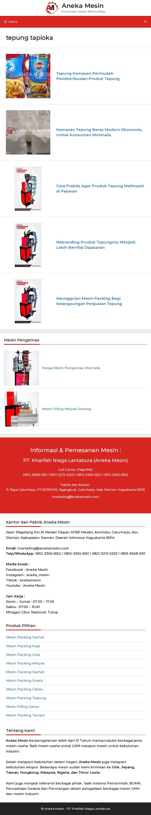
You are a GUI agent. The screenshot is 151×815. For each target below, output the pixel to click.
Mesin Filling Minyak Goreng (66, 409)
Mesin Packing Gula (23, 655)
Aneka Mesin (83, 5)
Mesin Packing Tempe (25, 715)
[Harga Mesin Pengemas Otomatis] (21, 367)
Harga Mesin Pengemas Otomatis (71, 368)
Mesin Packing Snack (24, 680)
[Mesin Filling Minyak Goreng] (21, 409)
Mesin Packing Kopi (23, 646)
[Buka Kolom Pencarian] (145, 22)
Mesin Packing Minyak (25, 663)
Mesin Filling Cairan (22, 707)
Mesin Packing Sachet (25, 637)
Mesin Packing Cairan (24, 689)
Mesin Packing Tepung (26, 698)
